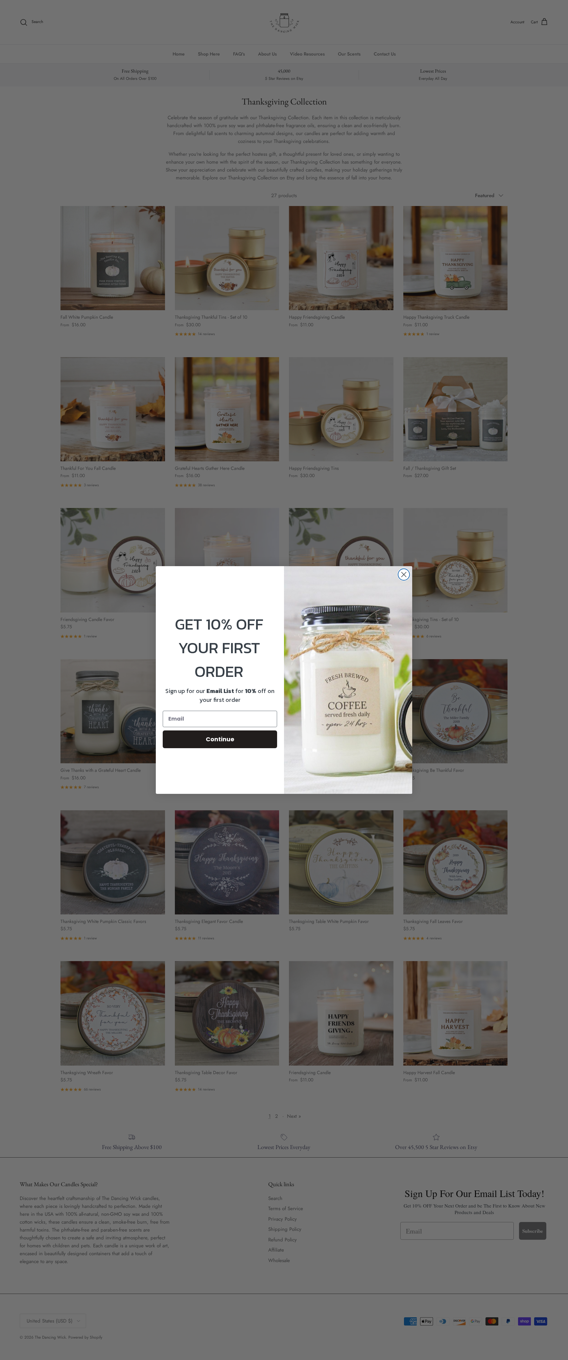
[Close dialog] (404, 574)
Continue (220, 739)
